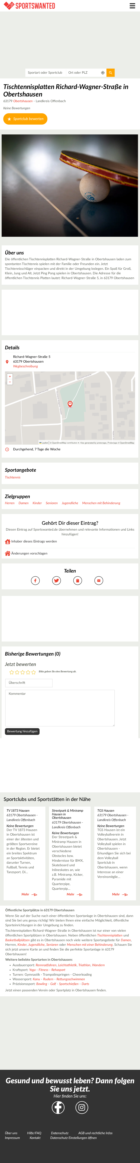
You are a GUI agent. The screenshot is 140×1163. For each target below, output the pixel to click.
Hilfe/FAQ (34, 1133)
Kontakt (35, 1138)
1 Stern (12, 673)
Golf (53, 984)
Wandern (98, 965)
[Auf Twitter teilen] (56, 581)
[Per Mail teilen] (99, 581)
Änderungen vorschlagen (29, 553)
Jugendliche (70, 503)
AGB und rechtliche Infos (95, 1133)
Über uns (11, 1133)
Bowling (41, 984)
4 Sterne (28, 673)
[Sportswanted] (52, 5)
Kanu (36, 979)
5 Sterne (33, 673)
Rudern (48, 979)
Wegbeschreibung (25, 366)
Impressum (12, 1138)
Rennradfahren (46, 965)
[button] (70, 404)
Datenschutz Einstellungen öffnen (73, 1138)
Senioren (52, 503)
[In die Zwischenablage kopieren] (78, 581)
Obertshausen (23, 101)
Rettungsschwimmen (71, 979)
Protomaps (112, 442)
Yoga (32, 970)
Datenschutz (60, 1133)
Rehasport (58, 970)
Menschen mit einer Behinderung (90, 944)
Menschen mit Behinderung (101, 503)
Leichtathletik (67, 965)
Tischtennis (12, 477)
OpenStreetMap (127, 442)
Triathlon (84, 965)
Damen (24, 503)
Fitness (43, 970)
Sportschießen (69, 984)
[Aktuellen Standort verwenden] (103, 73)
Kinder (37, 503)
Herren (10, 503)
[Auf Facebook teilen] (35, 581)
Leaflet (44, 442)
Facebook (58, 1107)
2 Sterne (17, 673)
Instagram (82, 1107)
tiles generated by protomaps (93, 442)
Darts (85, 984)
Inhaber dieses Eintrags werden (34, 541)
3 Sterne (23, 673)
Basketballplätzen (17, 940)
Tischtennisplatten (109, 935)
